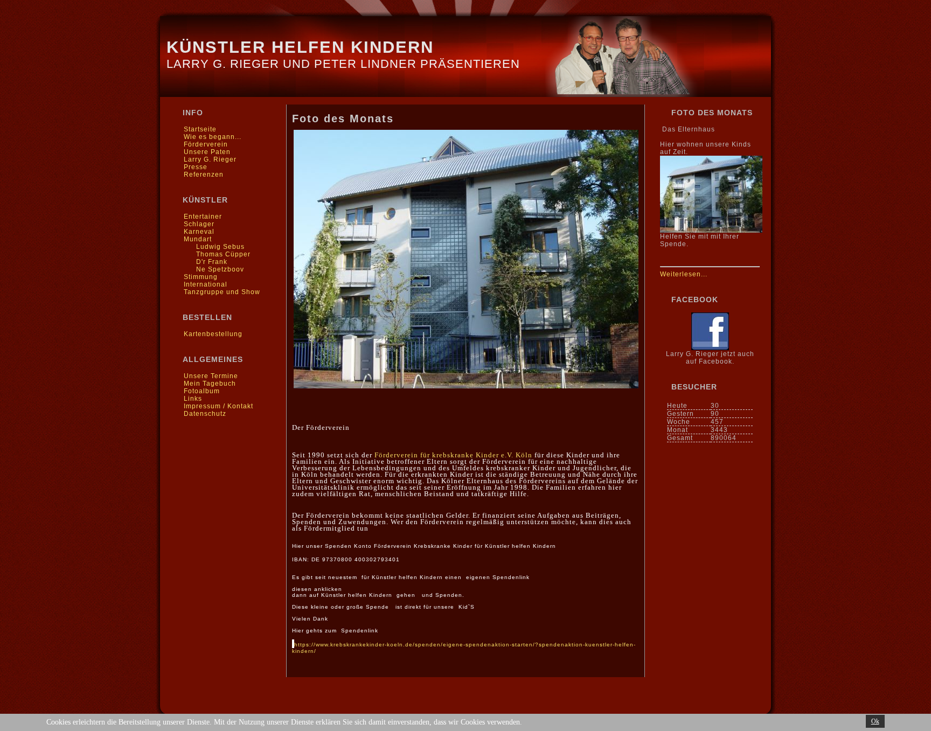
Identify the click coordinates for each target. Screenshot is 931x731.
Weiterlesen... (683, 274)
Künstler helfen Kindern (300, 47)
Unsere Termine (211, 376)
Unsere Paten (207, 152)
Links (193, 398)
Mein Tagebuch (210, 383)
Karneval (199, 231)
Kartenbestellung (213, 334)
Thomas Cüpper (223, 254)
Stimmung (201, 277)
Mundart (198, 239)
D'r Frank (211, 262)
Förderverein (206, 144)
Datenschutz (205, 413)
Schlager (199, 224)
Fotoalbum (202, 391)
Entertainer (203, 216)
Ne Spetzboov (220, 269)
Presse (195, 167)
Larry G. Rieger (210, 159)
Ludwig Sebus (220, 246)
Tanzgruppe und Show (222, 292)
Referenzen (204, 174)
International (205, 284)
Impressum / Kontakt (218, 406)
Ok (875, 721)
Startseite (200, 129)
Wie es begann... (212, 137)
